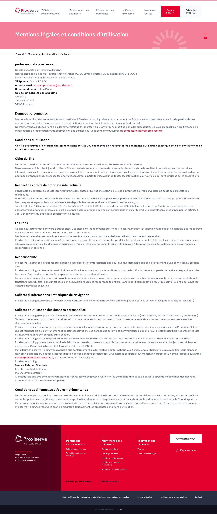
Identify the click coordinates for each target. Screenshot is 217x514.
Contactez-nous (186, 438)
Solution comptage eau (76, 449)
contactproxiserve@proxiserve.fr (53, 85)
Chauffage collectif (110, 453)
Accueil (26, 11)
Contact (198, 497)
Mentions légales (144, 497)
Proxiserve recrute (150, 11)
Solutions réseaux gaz (147, 453)
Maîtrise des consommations (50, 11)
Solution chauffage (110, 449)
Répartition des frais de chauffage (76, 454)
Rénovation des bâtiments (105, 11)
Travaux (141, 449)
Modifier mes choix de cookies (173, 497)
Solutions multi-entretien (112, 458)
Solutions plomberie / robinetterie (111, 463)
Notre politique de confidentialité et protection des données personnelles (96, 497)
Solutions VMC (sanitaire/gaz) (114, 469)
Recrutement (109, 481)
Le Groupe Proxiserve (128, 11)
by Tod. (119, 509)
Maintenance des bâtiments (79, 11)
